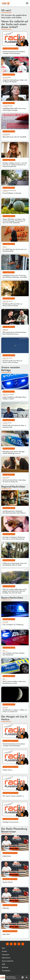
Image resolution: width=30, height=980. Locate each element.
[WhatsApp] (7, 944)
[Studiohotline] (22, 944)
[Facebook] (11, 944)
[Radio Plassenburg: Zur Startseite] (13, 3)
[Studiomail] (19, 944)
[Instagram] (15, 944)
